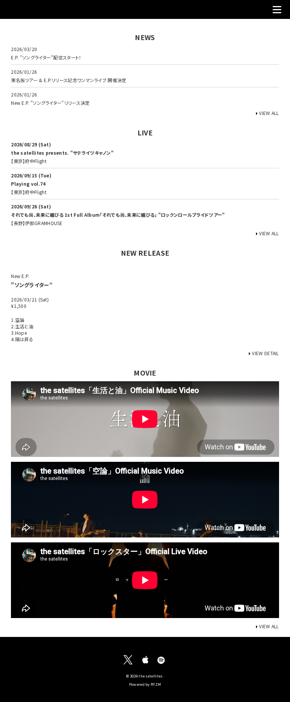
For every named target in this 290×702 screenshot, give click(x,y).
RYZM (156, 684)
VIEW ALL (269, 113)
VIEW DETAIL (265, 353)
